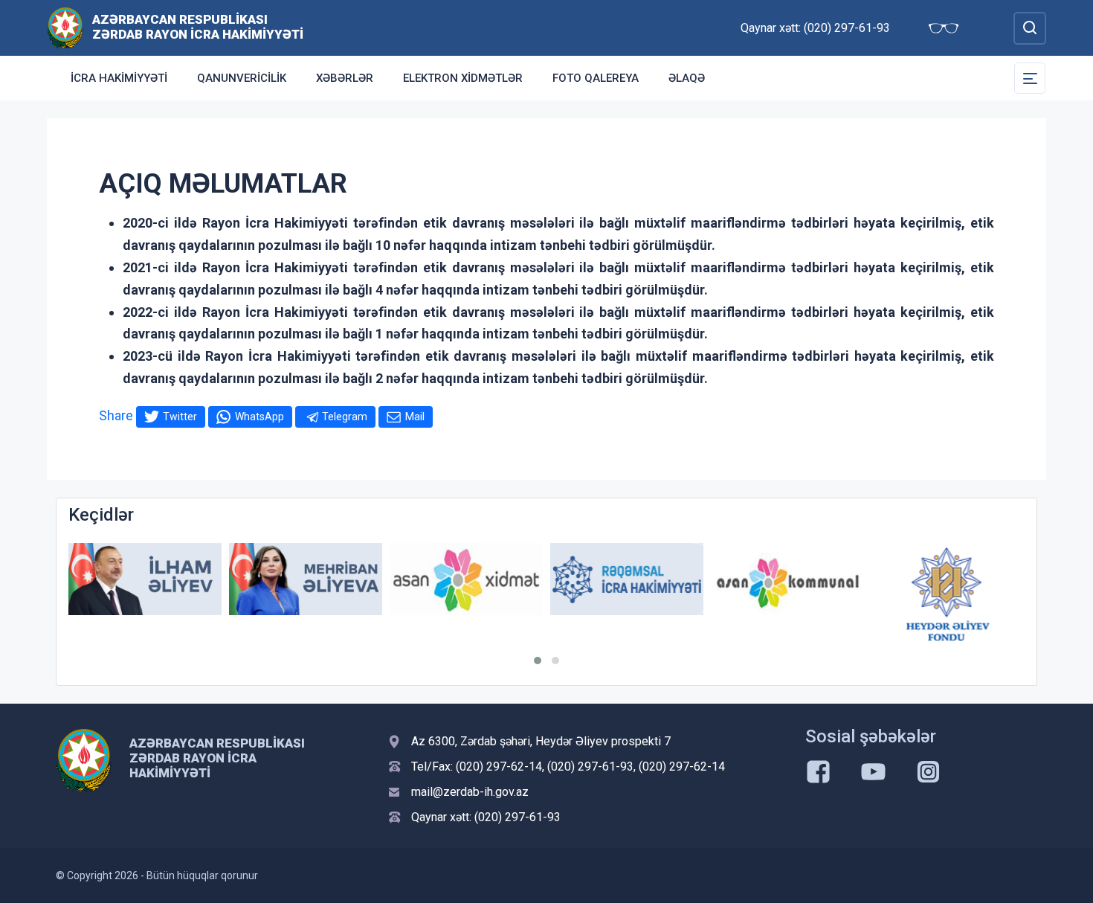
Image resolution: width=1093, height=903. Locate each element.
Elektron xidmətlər (463, 78)
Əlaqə (686, 78)
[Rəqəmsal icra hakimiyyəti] (626, 579)
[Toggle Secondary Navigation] (1029, 78)
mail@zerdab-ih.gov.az (470, 792)
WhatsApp (259, 416)
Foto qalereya (595, 78)
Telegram (344, 416)
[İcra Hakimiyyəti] (65, 27)
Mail (415, 416)
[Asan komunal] (787, 579)
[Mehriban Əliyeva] (305, 579)
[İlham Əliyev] (145, 579)
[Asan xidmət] (466, 579)
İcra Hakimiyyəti (119, 78)
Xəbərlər (344, 78)
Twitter (180, 416)
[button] (537, 660)
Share (116, 415)
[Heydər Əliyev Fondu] (948, 594)
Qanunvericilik (241, 78)
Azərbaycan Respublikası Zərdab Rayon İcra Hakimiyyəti (197, 27)
